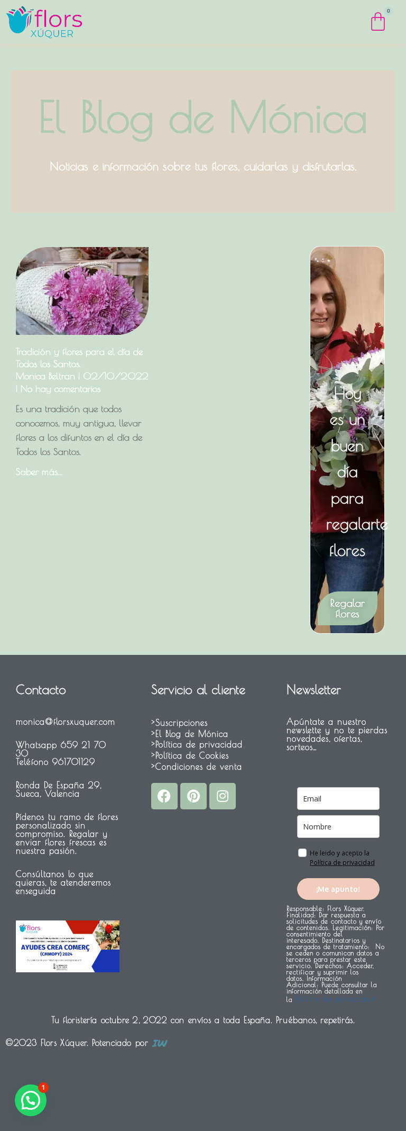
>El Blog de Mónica (189, 733)
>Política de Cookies (190, 755)
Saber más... (39, 471)
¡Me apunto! (338, 888)
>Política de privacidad (197, 744)
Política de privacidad (342, 862)
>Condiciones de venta (196, 766)
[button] (31, 1100)
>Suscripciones (179, 722)
